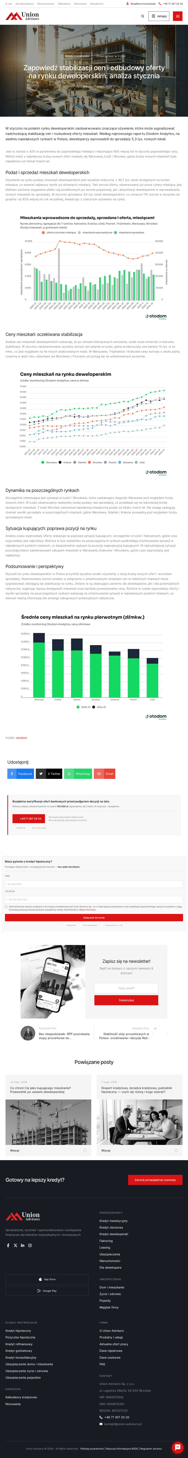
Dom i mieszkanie (112, 1287)
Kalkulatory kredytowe (21, 1397)
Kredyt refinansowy (19, 1344)
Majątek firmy (109, 1307)
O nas (9, 3)
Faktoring (106, 1241)
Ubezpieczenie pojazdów (23, 1377)
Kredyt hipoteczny (18, 1331)
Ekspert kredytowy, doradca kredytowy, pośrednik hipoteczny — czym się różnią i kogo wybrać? (136, 1090)
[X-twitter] (15, 1245)
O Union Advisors (112, 1331)
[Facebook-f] (8, 1245)
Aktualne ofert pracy (114, 1344)
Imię (7, 876)
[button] (141, 4)
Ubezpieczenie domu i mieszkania (29, 1364)
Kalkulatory (64, 3)
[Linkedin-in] (22, 1245)
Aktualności (96, 3)
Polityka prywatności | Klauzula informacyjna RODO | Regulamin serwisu (121, 1448)
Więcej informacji (87, 909)
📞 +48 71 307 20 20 (28, 818)
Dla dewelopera (25, 3)
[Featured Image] (48, 1122)
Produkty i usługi (111, 1337)
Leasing (105, 1247)
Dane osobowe (110, 1357)
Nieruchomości (45, 3)
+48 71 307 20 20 (116, 1417)
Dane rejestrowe (111, 1351)
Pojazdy (105, 1300)
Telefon (10, 891)
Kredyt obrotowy (111, 1227)
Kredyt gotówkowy (19, 1351)
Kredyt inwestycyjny (114, 1221)
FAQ (102, 1364)
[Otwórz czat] (178, 1448)
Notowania (80, 3)
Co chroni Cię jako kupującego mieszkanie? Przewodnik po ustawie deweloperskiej (40, 1090)
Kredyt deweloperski (114, 1234)
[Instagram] (29, 1245)
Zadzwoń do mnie (94, 917)
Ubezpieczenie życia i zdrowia (27, 1371)
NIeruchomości (110, 1261)
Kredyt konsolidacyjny (21, 1357)
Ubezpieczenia (110, 1254)
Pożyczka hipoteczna (20, 1337)
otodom (21, 738)
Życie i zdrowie (110, 1294)
